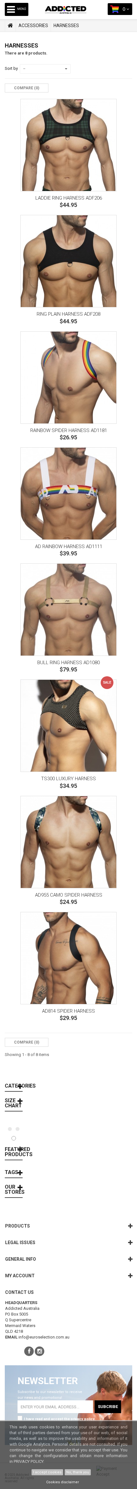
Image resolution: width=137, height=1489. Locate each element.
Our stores (15, 1189)
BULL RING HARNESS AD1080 (68, 662)
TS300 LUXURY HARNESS (68, 778)
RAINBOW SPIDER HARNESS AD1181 (68, 430)
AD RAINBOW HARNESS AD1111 (68, 546)
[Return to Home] (10, 25)
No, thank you (77, 1472)
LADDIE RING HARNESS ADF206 (68, 198)
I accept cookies (47, 1472)
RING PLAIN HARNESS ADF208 (68, 314)
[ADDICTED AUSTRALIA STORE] (70, 14)
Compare (37, 1075)
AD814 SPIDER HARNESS (68, 1011)
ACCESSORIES (33, 25)
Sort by (11, 68)
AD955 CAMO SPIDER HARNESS (68, 895)
